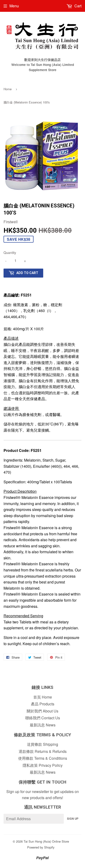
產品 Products (42, 704)
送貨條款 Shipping (42, 744)
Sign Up (72, 818)
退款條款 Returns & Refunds (43, 751)
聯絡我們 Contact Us (42, 717)
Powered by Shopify (41, 847)
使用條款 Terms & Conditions (42, 758)
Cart (77, 6)
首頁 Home (42, 697)
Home (8, 89)
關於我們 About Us (42, 711)
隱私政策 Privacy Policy (43, 765)
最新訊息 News (42, 725)
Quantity (10, 252)
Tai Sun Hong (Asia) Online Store (46, 841)
